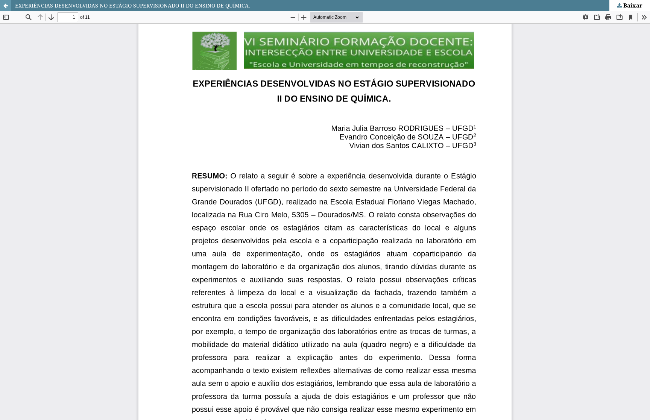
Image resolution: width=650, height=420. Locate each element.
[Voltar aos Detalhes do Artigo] (5, 5)
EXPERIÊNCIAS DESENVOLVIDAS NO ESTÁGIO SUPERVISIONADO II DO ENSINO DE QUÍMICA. (132, 5)
